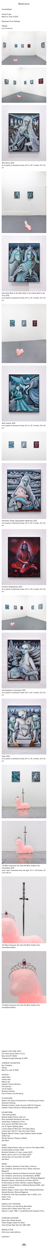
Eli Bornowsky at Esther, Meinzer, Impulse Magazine (21, 1183)
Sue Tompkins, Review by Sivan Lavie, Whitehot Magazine (23, 1178)
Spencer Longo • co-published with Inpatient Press (23, 1211)
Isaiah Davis (6, 1077)
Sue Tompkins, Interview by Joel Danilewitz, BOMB (21, 1176)
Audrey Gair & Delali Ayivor (16, 1209)
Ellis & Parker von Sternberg (12, 1094)
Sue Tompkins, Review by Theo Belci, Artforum (19, 1166)
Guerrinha (11, 1220)
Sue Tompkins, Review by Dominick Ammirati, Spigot (21, 1173)
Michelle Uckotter (8, 1091)
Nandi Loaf (6, 1082)
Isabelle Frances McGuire (11, 1084)
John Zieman (16, 1225)
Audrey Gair (6, 1079)
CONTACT (6, 1237)
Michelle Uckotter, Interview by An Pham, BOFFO (20, 1180)
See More (5, 1141)
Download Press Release (11, 21)
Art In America (7, 28)
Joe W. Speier (7, 1089)
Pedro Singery (13, 1223)
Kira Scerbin (6, 1087)
